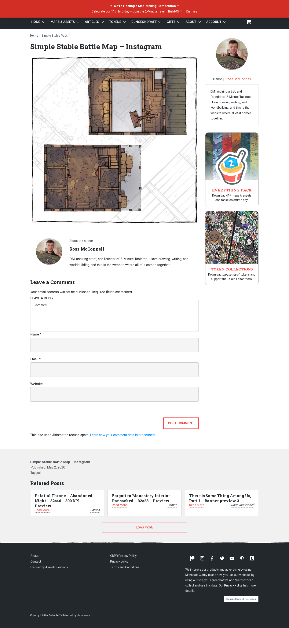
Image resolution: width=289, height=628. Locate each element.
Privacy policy (119, 561)
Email (35, 359)
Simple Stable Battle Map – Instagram (96, 46)
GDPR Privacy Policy (123, 555)
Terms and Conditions (124, 567)
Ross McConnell (238, 79)
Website (36, 384)
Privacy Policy (233, 585)
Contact (35, 561)
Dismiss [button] (191, 11)
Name (35, 334)
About (34, 555)
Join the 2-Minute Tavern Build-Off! (157, 11)
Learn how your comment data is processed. (122, 435)
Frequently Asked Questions (49, 567)
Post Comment (181, 423)
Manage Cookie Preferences (241, 599)
